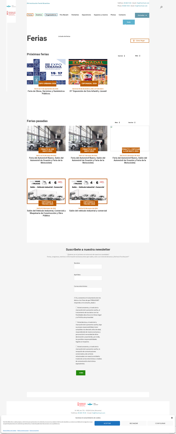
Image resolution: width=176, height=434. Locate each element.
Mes (136, 56)
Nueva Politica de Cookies (9, 430)
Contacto (122, 15)
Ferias (30, 15)
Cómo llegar (140, 40)
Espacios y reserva (101, 15)
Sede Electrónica (129, 23)
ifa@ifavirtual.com (143, 3)
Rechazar (134, 423)
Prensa (113, 15)
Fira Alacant (64, 15)
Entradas (141, 15)
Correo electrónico (80, 286)
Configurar (160, 423)
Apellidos (77, 275)
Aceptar (107, 423)
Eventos (39, 15)
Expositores (86, 15)
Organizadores (51, 15)
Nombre (77, 263)
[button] (172, 418)
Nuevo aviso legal (34, 430)
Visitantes (75, 15)
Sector (120, 56)
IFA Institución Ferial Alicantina (38, 3)
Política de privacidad (23, 430)
